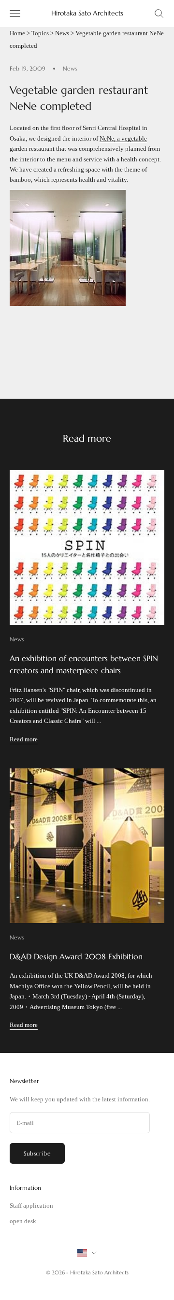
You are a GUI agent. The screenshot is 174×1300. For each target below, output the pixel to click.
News (62, 33)
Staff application (31, 1205)
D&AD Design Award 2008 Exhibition (76, 956)
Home (17, 33)
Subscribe (37, 1153)
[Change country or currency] (87, 1253)
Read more (24, 739)
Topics (40, 33)
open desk (23, 1221)
